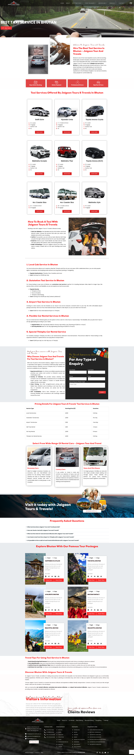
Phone (71, 376)
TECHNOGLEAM (81, 752)
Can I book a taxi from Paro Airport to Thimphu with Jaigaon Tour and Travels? (50, 537)
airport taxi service (59, 306)
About (68, 3)
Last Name (91, 370)
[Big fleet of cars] (98, 82)
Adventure (102, 3)
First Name (72, 370)
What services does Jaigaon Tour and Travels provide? (43, 527)
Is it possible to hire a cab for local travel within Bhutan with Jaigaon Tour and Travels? (53, 540)
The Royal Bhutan (94, 561)
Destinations (76, 3)
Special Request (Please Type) (77, 382)
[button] (131, 3)
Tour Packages (90, 3)
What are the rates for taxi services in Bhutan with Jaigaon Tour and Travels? (50, 534)
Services (112, 3)
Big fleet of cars (98, 85)
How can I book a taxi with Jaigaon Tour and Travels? (43, 530)
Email (89, 376)
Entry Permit (34, 742)
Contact (121, 3)
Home (62, 3)
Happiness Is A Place (52, 561)
